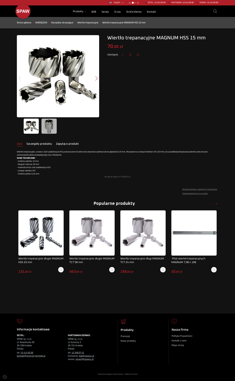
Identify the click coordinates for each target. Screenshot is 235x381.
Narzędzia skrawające (62, 23)
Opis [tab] (19, 144)
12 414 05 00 (160, 3)
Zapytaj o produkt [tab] (67, 144)
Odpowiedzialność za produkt (195, 194)
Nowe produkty (128, 341)
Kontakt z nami (179, 341)
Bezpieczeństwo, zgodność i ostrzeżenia (199, 189)
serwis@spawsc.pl (84, 359)
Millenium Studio (131, 374)
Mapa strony (178, 345)
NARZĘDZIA (41, 23)
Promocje (125, 336)
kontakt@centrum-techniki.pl (31, 356)
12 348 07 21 (78, 353)
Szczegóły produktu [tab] (39, 144)
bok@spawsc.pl (86, 356)
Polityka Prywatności (182, 336)
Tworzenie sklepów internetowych (110, 374)
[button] (215, 11)
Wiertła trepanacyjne (87, 23)
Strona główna (24, 23)
